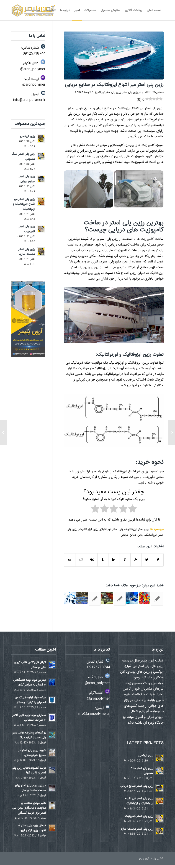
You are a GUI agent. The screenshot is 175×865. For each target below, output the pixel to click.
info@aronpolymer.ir (29, 100)
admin (79, 92)
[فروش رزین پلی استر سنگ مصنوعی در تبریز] (171, 432)
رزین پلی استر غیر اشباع (108, 92)
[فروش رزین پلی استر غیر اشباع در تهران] (132, 598)
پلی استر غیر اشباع (111, 529)
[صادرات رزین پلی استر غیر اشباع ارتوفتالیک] (120, 599)
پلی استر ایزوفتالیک (136, 529)
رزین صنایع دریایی (132, 534)
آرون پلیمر (144, 859)
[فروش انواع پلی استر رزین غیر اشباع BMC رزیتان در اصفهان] (95, 599)
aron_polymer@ (32, 69)
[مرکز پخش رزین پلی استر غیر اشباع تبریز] (70, 598)
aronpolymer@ (33, 84)
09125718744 (34, 53)
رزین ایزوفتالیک (88, 529)
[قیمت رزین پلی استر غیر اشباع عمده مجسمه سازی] (157, 599)
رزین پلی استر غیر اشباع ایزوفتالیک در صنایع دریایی (114, 85)
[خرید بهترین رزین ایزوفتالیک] (145, 598)
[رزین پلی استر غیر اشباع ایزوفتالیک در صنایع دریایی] (114, 55)
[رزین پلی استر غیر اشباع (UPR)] (82, 598)
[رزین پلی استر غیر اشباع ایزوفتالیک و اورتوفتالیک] (107, 598)
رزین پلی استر (130, 92)
